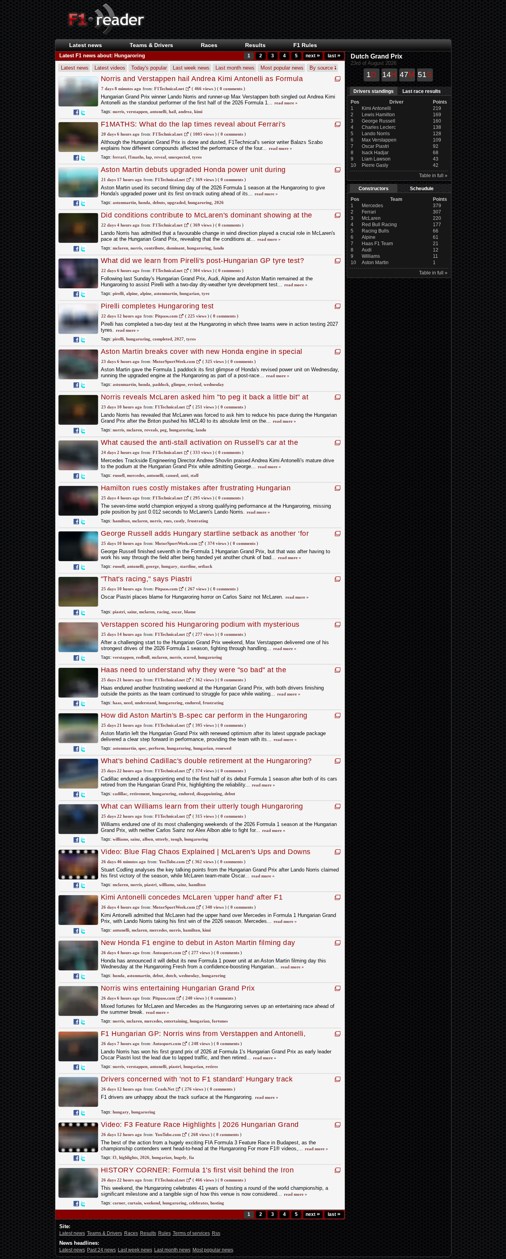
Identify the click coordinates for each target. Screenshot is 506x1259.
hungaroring (200, 202)
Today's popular (149, 68)
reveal (160, 157)
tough (176, 839)
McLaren (371, 218)
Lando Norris (376, 133)
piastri (119, 611)
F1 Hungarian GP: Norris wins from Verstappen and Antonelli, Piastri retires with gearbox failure (203, 1038)
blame (190, 611)
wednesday (214, 384)
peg (163, 429)
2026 (219, 202)
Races (209, 45)
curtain (135, 1202)
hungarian (189, 293)
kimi (198, 111)
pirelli (118, 293)
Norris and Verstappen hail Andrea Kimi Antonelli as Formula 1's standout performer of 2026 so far (202, 83)
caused (172, 475)
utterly (161, 839)
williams (120, 839)
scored (189, 657)
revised (194, 384)
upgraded (176, 202)
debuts (159, 202)
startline (188, 566)
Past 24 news (101, 1250)
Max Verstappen (379, 140)
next (313, 56)
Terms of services (191, 1233)
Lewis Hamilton (378, 114)
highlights (128, 1157)
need (128, 702)
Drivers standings (373, 91)
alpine (132, 293)
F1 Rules (305, 45)
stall (194, 475)
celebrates (198, 1202)
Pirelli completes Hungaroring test (157, 306)
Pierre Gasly (375, 165)
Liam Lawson (376, 159)
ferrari (119, 157)
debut (230, 793)
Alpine (369, 237)
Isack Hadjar (375, 152)
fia (191, 1157)
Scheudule (422, 188)
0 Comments (231, 88)
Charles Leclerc (379, 127)
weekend (152, 1202)
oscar (177, 611)
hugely (180, 1157)
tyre (206, 293)
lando (218, 248)
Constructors (374, 188)
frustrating (197, 520)
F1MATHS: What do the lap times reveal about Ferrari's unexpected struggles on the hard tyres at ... (193, 128)
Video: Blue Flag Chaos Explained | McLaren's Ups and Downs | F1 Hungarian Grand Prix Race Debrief (206, 856)
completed (162, 338)
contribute (154, 248)
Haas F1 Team (377, 243)
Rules (164, 1233)
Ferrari (369, 212)
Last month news (235, 68)
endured (192, 702)
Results (255, 45)
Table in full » (433, 175)
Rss (216, 1233)
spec (142, 748)
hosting (217, 1202)
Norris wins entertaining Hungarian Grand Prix (178, 988)
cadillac (120, 793)
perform (156, 748)
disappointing (209, 793)
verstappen (136, 111)
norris (118, 111)
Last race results (421, 91)
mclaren (120, 248)
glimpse (178, 384)
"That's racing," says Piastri (146, 579)
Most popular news (282, 68)
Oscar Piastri (375, 146)
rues (168, 520)
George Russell (378, 121)
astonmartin (124, 202)
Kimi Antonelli (376, 108)
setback (205, 566)
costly (179, 520)
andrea (185, 111)
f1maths (135, 157)
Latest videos (109, 68)
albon (147, 839)
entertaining (175, 1021)
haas (117, 702)
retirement (140, 793)
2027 (179, 338)
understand (145, 702)
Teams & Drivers (104, 1233)
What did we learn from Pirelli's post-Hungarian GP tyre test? (202, 261)
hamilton (121, 520)
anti (184, 475)
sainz (132, 611)
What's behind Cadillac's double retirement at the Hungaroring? (206, 761)
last (334, 56)
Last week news (191, 68)
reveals (151, 429)
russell (119, 475)
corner (119, 1202)
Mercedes (372, 205)
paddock (161, 384)
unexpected (179, 157)
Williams (371, 256)
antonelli (158, 111)
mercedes (135, 475)
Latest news (85, 45)
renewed (223, 748)
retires (212, 1066)
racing (163, 611)
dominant (175, 248)
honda (144, 202)
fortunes (220, 1021)
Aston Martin (375, 262)
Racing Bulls (375, 231)
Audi (367, 250)
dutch (171, 975)
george (152, 566)
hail (172, 111)
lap (149, 157)
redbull (142, 657)
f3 (115, 1157)
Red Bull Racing (379, 224)
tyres (197, 157)
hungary (169, 566)
